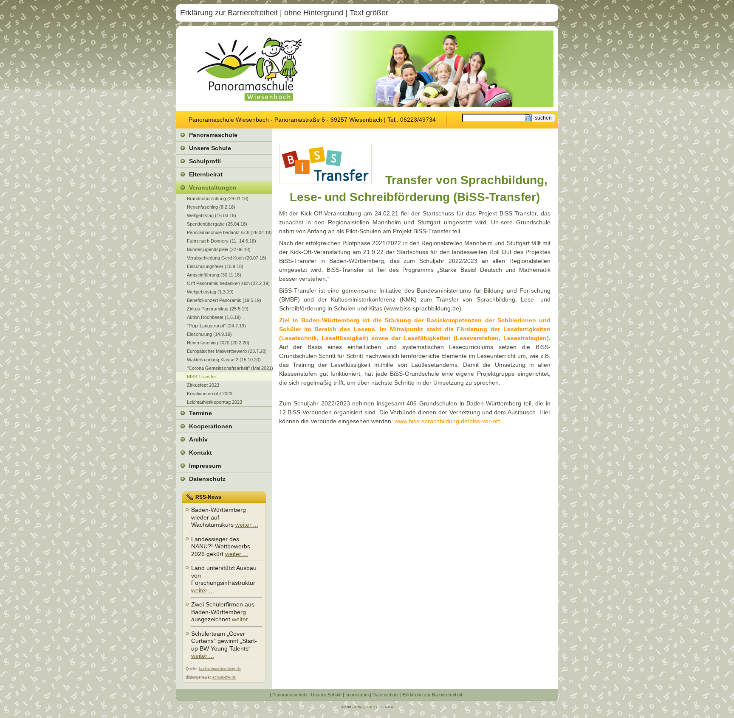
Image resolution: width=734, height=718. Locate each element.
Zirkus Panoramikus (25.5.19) (217, 308)
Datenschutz (386, 694)
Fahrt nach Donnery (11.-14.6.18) (221, 240)
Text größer (369, 12)
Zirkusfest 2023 (203, 385)
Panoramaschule (289, 694)
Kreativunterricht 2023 (209, 393)
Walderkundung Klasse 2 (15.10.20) (224, 359)
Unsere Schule (327, 694)
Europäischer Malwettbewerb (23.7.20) (227, 351)
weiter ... (246, 524)
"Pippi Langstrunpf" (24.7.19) (216, 325)
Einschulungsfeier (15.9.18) (215, 266)
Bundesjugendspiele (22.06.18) (219, 249)
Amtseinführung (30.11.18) (214, 274)
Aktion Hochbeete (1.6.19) (214, 317)
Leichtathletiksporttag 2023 (214, 402)
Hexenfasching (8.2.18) (211, 207)
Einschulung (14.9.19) (209, 334)
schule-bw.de (224, 677)
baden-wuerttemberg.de (220, 669)
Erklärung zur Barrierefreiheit (229, 12)
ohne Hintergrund (313, 12)
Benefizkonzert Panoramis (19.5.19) (224, 300)
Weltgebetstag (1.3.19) (210, 291)
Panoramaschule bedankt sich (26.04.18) (229, 232)
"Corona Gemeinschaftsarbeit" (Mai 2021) (229, 368)
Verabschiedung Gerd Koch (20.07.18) (226, 257)
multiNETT (369, 707)
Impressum (357, 694)
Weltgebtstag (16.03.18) (211, 215)
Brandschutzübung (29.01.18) (217, 198)
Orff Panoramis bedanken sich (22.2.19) (228, 283)
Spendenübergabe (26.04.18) (217, 223)
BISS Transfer (201, 376)
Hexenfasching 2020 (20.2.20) (218, 342)
